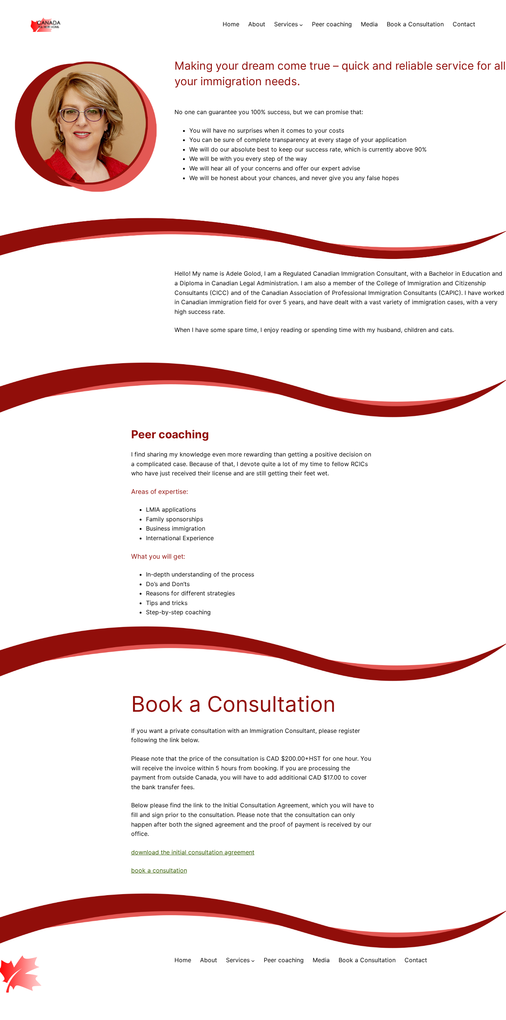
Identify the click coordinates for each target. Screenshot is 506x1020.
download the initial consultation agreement (192, 852)
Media (369, 24)
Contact (464, 24)
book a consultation (159, 870)
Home (231, 24)
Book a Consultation (415, 24)
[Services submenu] (301, 24)
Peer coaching (332, 24)
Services (286, 24)
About (256, 24)
